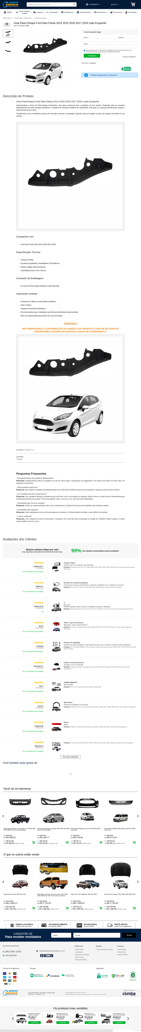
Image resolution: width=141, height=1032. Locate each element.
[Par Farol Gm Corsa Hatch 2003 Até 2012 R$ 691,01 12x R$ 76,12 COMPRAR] (106, 1023)
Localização (79, 952)
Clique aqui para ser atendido (68, 499)
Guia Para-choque (40, 18)
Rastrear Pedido (123, 954)
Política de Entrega (81, 959)
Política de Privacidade (82, 954)
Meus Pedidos (122, 949)
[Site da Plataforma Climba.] (128, 993)
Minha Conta (121, 952)
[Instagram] (45, 955)
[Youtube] (48, 955)
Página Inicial (7, 18)
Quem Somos (79, 949)
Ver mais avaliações (70, 757)
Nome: (86, 37)
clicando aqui (33, 521)
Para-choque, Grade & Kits (23, 18)
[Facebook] (41, 955)
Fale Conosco (79, 957)
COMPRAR (34, 1022)
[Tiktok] (51, 955)
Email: (86, 44)
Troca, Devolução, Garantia (104, 949)
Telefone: (121, 37)
